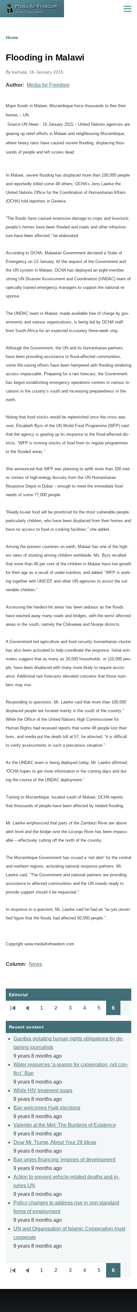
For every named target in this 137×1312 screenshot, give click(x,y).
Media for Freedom (48, 85)
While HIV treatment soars (42, 1090)
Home (12, 37)
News (35, 964)
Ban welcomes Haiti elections (46, 1107)
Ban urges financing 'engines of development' (64, 1159)
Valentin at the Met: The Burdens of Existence (64, 1125)
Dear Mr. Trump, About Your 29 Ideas (54, 1142)
